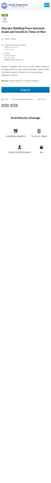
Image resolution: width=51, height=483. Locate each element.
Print (6, 99)
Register (25, 89)
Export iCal (41, 99)
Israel (5, 105)
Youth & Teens (39, 136)
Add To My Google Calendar (22, 99)
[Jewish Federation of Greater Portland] (14, 6)
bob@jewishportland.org (13, 60)
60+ (41, 152)
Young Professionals (19, 152)
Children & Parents (16, 136)
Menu (47, 5)
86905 (14, 105)
